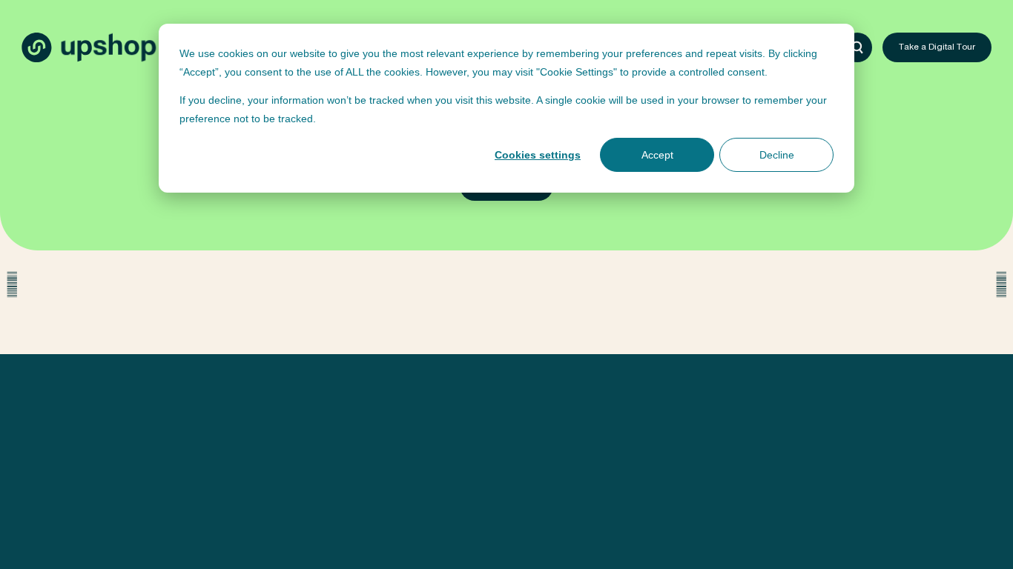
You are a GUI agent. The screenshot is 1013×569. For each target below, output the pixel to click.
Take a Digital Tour (937, 48)
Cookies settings (538, 155)
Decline (776, 155)
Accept (657, 155)
